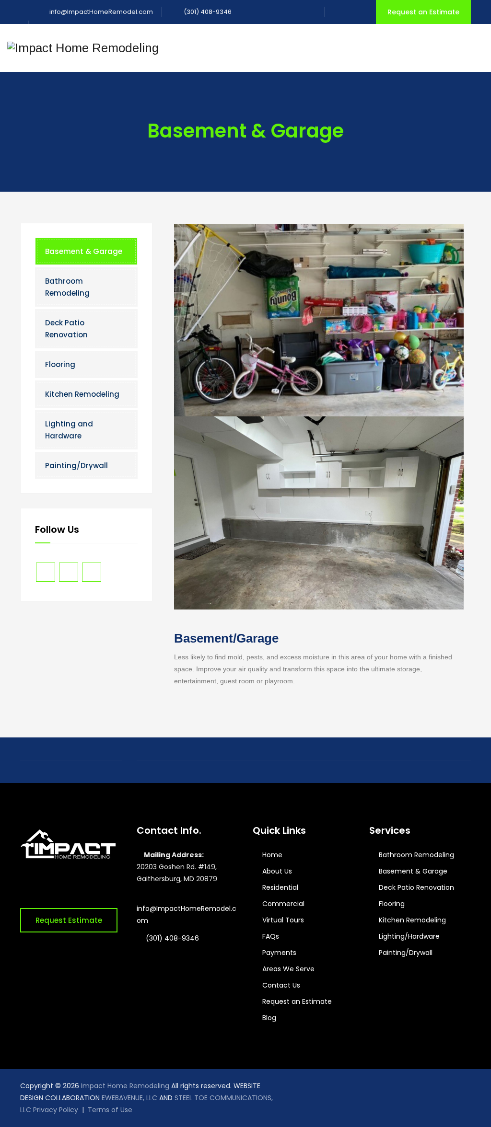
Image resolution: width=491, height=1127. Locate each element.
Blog (269, 1018)
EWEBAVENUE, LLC (129, 1098)
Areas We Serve (288, 969)
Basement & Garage (83, 251)
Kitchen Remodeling (82, 394)
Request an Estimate (423, 12)
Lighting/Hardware (409, 936)
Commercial (283, 903)
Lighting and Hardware (69, 430)
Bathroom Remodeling (67, 287)
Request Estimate (68, 920)
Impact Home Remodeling (125, 1086)
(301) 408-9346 (207, 11)
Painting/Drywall (76, 465)
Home (272, 855)
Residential (280, 887)
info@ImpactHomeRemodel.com (101, 11)
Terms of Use (110, 1110)
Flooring (60, 364)
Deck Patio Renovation (66, 329)
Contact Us (281, 985)
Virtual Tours (283, 920)
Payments (279, 952)
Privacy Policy (55, 1110)
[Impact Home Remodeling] (83, 48)
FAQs (270, 936)
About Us (277, 871)
